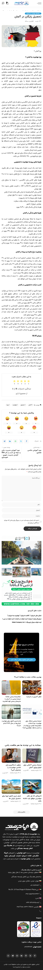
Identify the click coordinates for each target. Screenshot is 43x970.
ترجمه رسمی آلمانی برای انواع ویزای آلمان (32, 766)
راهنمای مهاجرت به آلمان (33, 13)
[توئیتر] (30, 956)
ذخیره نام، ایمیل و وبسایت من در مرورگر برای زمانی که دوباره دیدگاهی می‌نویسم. (21, 521)
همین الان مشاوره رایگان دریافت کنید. (21, 660)
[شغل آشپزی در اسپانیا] (31, 687)
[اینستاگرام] (26, 956)
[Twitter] (21, 441)
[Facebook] (26, 441)
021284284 (28, 947)
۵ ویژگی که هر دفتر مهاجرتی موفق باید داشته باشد (32, 798)
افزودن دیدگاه (28, 21)
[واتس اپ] (8, 956)
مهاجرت (15, 405)
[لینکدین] (21, 956)
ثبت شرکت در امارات (21, 619)
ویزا (8, 405)
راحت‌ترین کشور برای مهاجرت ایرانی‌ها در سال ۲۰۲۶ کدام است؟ (11, 723)
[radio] (14, 382)
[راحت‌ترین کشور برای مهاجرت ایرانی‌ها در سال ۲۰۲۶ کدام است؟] (11, 712)
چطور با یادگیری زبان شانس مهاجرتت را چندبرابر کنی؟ (13, 767)
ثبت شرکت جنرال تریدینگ (33, 622)
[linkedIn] (10, 441)
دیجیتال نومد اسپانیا (34, 619)
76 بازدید (37, 21)
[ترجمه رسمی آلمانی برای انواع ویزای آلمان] (31, 756)
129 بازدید (25, 804)
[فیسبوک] (35, 956)
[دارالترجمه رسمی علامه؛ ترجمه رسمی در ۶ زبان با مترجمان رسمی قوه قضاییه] (11, 687)
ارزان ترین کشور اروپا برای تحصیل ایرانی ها (11, 797)
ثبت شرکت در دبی (8, 619)
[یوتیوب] (17, 956)
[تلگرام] (13, 956)
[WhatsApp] (15, 441)
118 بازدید (4, 773)
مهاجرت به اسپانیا (13, 616)
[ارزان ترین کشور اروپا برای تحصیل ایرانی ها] (11, 786)
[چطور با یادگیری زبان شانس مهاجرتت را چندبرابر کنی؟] (11, 756)
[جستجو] (3, 3)
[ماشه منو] (38, 3)
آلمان (30, 405)
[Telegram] (4, 441)
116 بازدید (5, 801)
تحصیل (23, 405)
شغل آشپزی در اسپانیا (33, 697)
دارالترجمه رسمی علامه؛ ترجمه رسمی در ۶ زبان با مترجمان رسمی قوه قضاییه (12, 699)
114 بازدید (25, 770)
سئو (24, 967)
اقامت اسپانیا (25, 616)
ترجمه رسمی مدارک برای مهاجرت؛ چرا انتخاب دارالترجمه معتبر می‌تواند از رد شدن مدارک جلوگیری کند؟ (32, 724)
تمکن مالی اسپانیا (36, 616)
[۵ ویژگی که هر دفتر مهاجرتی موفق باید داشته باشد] (31, 786)
